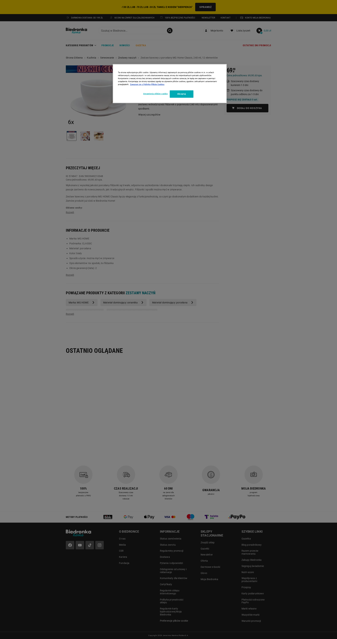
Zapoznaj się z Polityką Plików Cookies (147, 84)
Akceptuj (181, 94)
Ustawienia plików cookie (155, 93)
